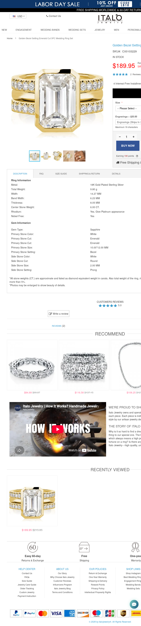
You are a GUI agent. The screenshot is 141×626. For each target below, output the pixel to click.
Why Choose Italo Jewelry (62, 576)
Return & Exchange (98, 573)
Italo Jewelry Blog (62, 588)
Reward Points (98, 584)
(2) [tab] (58, 325)
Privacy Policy (97, 588)
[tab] (20, 173)
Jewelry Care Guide (27, 584)
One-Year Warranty (98, 576)
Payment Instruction (27, 595)
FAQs (26, 576)
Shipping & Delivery (98, 580)
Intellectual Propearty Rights (98, 592)
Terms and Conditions (62, 592)
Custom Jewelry (26, 592)
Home (10, 38)
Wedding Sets (133, 588)
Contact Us (54, 16)
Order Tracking (27, 588)
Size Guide (27, 580)
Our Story (62, 573)
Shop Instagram (133, 573)
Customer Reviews (62, 580)
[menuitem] (4, 30)
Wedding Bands (133, 584)
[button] (18, 16)
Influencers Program (62, 584)
